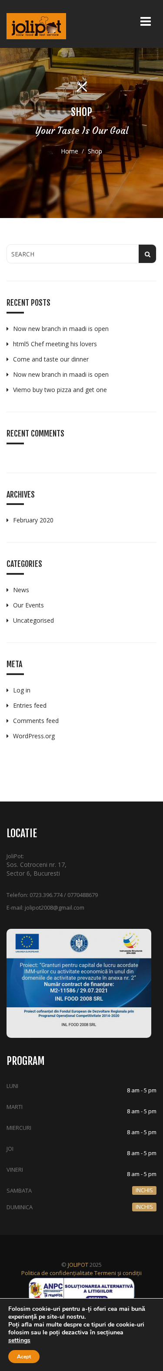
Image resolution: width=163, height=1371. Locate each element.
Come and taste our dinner (51, 359)
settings (19, 1340)
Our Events (28, 605)
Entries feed (30, 705)
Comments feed (36, 720)
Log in (21, 690)
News (21, 590)
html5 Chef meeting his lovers (55, 344)
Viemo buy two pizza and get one (60, 389)
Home (69, 151)
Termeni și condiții (118, 1273)
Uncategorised (33, 620)
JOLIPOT (78, 1265)
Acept (24, 1356)
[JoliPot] (36, 26)
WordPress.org (34, 736)
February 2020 (33, 520)
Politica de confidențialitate (57, 1273)
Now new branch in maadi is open (61, 328)
